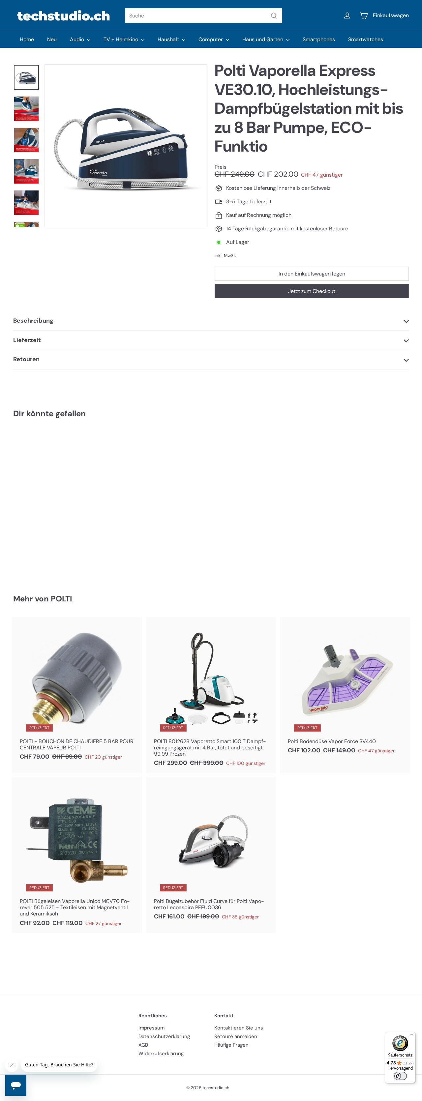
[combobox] (203, 15)
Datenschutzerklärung (164, 1036)
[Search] (274, 15)
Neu (52, 39)
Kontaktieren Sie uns (238, 1028)
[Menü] (411, 1036)
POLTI (61, 599)
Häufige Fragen (231, 1045)
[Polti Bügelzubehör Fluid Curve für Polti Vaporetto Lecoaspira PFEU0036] (211, 852)
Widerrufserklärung (161, 1053)
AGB (143, 1045)
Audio (77, 39)
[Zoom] (126, 146)
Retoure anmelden (235, 1036)
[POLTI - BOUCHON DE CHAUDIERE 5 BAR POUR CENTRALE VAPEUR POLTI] (77, 692)
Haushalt (169, 39)
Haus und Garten (263, 39)
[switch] (400, 1076)
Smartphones (319, 39)
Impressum (151, 1028)
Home (27, 39)
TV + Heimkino (121, 39)
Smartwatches (365, 39)
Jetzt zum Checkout (311, 291)
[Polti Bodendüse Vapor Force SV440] (345, 689)
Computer (211, 39)
